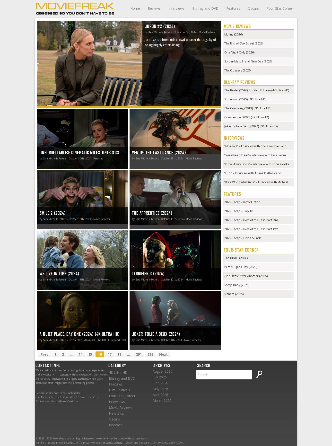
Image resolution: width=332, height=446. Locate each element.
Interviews (176, 8)
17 (110, 354)
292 (150, 354)
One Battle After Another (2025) (246, 276)
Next (163, 354)
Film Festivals (119, 390)
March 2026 (162, 400)
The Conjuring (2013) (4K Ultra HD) (247, 108)
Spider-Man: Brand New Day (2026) (248, 61)
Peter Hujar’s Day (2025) (240, 267)
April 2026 (160, 394)
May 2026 (160, 388)
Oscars (253, 8)
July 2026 (160, 377)
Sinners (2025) (234, 294)
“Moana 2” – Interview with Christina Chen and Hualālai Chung (255, 146)
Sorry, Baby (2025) (236, 285)
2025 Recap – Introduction (242, 202)
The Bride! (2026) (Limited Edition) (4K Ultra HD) (256, 90)
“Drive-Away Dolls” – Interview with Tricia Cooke (256, 164)
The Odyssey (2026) (237, 70)
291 (139, 354)
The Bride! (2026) (236, 258)
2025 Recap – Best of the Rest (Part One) (251, 220)
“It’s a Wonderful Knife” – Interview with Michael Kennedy (256, 182)
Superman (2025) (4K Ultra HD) (245, 99)
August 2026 (162, 371)
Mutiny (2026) (233, 34)
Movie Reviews (120, 407)
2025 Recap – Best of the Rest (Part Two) (251, 229)
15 (90, 354)
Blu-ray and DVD (205, 8)
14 (80, 354)
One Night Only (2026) (239, 52)
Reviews (154, 8)
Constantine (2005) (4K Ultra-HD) (246, 117)
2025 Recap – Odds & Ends (242, 238)
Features (233, 8)
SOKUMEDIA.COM (172, 442)
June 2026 (160, 383)
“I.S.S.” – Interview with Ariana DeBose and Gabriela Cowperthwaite (252, 173)
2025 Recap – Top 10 (238, 211)
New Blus (116, 413)
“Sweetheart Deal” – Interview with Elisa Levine (255, 155)
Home (135, 8)
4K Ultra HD (118, 372)
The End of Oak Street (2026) (243, 43)
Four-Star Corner (280, 8)
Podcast (115, 425)
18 (119, 354)
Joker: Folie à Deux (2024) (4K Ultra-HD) (251, 126)
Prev (44, 354)
